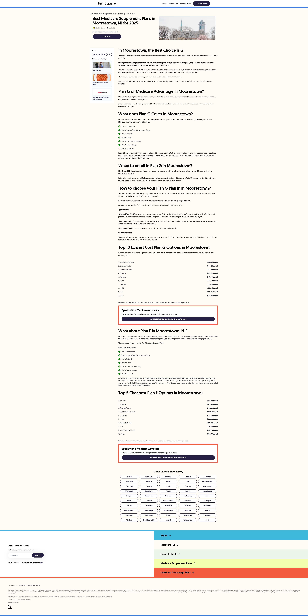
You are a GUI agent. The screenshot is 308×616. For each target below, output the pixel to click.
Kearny (187, 491)
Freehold (149, 501)
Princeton (188, 505)
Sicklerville (207, 505)
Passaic (168, 486)
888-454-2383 (202, 3)
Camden (188, 486)
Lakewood (207, 477)
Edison (168, 481)
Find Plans (107, 36)
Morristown (129, 515)
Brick (207, 520)
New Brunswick (168, 501)
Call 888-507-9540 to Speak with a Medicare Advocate (168, 319)
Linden (168, 515)
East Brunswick (129, 510)
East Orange (207, 486)
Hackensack (149, 515)
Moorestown (131, 14)
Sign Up (37, 555)
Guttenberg (148, 491)
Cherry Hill (129, 486)
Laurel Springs (168, 510)
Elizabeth (188, 477)
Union (129, 501)
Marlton (207, 510)
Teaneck (168, 520)
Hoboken (168, 496)
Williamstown (188, 520)
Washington (207, 501)
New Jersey (121, 14)
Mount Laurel (188, 515)
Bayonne (149, 486)
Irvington (129, 496)
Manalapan (207, 515)
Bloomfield (168, 505)
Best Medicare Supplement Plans (105, 14)
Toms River (129, 481)
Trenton (168, 491)
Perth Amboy (188, 496)
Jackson (207, 496)
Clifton (188, 481)
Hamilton (149, 481)
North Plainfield (207, 481)
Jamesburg (148, 505)
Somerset (188, 501)
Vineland (129, 520)
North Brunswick (148, 520)
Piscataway (149, 496)
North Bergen (207, 491)
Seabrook (188, 510)
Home (92, 14)
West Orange (149, 510)
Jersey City (148, 477)
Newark (129, 477)
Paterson (168, 477)
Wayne (129, 505)
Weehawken (129, 491)
